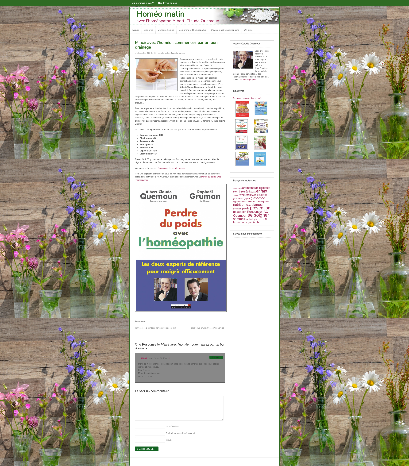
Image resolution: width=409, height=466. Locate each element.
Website (169, 440)
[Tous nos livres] (252, 134)
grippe (247, 198)
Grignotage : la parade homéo (171, 168)
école (256, 222)
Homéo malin (161, 13)
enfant (261, 191)
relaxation (240, 211)
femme (243, 194)
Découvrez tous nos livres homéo (247, 98)
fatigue (235, 195)
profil (246, 208)
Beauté (265, 187)
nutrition (239, 205)
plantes (257, 204)
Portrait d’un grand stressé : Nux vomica (207, 328)
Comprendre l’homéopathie (192, 30)
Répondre (215, 357)
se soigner (258, 215)
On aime (248, 30)
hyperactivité (239, 202)
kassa (144, 358)
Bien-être (148, 30)
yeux (250, 222)
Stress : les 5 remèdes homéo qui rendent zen (156, 328)
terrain (237, 222)
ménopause (263, 202)
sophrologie (251, 219)
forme (262, 195)
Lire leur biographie (247, 80)
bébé (247, 191)
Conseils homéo (166, 30)
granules (238, 198)
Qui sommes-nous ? (143, 3)
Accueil (135, 30)
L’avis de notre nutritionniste (225, 30)
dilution (253, 192)
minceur (141, 321)
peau (248, 205)
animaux (237, 188)
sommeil (239, 219)
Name (172, 426)
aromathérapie (251, 187)
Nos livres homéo (167, 3)
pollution (237, 208)
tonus (244, 222)
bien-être (238, 191)
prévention (260, 207)
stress (262, 219)
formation (252, 195)
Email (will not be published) (180, 433)
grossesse (258, 198)
